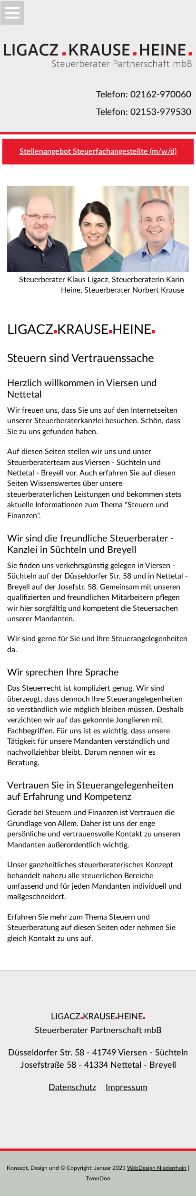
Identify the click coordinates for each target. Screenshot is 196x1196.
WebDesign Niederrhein (156, 1168)
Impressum (126, 1087)
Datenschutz (72, 1087)
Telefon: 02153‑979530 (143, 112)
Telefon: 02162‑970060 (143, 94)
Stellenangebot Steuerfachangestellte (98, 151)
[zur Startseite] (12, 13)
